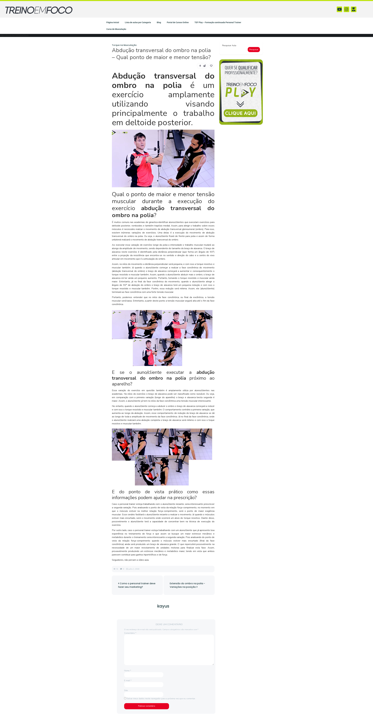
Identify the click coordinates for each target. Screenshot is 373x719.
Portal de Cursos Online (178, 22)
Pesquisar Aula (229, 45)
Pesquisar (253, 49)
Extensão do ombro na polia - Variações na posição (187, 585)
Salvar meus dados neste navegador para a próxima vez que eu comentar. (161, 698)
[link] (211, 65)
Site (126, 690)
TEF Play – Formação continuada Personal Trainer (218, 22)
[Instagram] (346, 9)
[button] (202, 65)
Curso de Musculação (116, 29)
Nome (127, 670)
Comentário (130, 633)
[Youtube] (339, 9)
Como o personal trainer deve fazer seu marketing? (136, 585)
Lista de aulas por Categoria (138, 22)
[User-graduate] (353, 9)
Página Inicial (112, 22)
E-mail (127, 680)
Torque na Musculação (124, 45)
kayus (163, 606)
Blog (159, 22)
